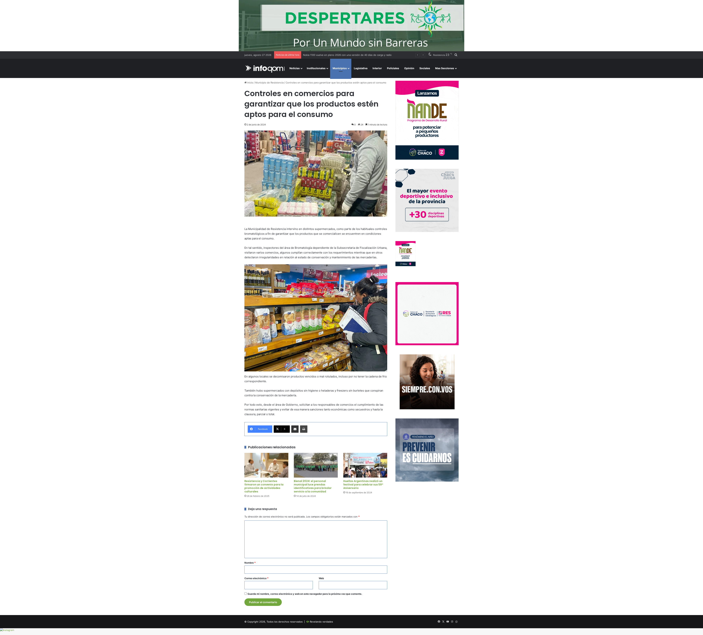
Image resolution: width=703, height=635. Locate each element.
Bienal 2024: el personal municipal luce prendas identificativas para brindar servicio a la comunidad (313, 486)
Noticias (294, 68)
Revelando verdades (321, 621)
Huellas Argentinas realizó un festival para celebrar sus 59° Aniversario (363, 484)
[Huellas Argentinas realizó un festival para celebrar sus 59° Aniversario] (365, 465)
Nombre (250, 562)
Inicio (250, 82)
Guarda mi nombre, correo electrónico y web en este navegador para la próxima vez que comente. (305, 593)
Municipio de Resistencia (269, 82)
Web (321, 578)
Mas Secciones (444, 68)
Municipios (340, 68)
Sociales (424, 68)
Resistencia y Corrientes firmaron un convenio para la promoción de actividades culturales (263, 486)
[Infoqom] (265, 68)
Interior (377, 68)
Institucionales (316, 68)
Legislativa (360, 68)
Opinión (409, 68)
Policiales (393, 68)
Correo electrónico (256, 578)
